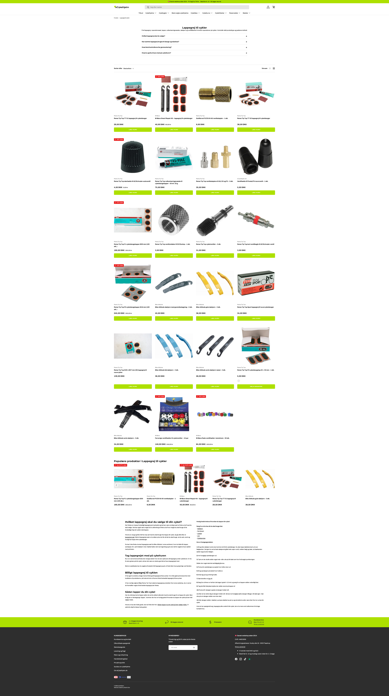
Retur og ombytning (121, 655)
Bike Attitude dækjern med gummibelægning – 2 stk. (173, 307)
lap (209, 578)
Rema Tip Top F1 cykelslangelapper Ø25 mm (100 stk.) (132, 245)
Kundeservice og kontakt (122, 639)
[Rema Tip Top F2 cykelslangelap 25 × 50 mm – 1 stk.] (256, 346)
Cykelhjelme (149, 13)
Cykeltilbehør (219, 13)
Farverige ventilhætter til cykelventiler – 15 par (171, 438)
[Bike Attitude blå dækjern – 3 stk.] (174, 346)
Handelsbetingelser (121, 659)
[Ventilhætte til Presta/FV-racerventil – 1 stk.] (256, 157)
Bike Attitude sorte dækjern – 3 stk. (126, 438)
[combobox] (197, 7)
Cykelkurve (206, 13)
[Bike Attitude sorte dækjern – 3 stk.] (133, 414)
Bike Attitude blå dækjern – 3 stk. (167, 370)
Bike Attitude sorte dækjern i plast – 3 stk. (211, 370)
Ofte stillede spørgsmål (122, 643)
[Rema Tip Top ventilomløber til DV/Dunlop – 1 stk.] (174, 220)
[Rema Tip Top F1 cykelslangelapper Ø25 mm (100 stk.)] (133, 220)
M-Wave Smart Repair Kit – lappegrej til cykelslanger (173, 118)
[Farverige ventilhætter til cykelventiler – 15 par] (174, 414)
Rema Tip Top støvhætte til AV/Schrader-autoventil (132, 181)
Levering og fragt (120, 651)
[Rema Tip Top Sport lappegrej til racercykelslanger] (256, 283)
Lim (198, 536)
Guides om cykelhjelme (122, 666)
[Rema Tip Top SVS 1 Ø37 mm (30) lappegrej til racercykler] (133, 346)
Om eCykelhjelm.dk (120, 670)
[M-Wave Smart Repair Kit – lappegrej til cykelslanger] (174, 94)
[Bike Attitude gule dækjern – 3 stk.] (215, 283)
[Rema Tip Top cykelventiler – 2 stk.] (215, 220)
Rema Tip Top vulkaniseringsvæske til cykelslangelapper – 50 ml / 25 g (168, 182)
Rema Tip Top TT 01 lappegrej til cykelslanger (130, 118)
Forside (116, 18)
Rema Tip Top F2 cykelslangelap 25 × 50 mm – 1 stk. (255, 370)
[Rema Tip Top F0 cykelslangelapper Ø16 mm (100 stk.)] (133, 283)
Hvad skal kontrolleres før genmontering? (194, 47)
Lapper (199, 533)
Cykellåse (194, 13)
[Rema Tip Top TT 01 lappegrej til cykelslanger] (133, 94)
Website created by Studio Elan (122, 687)
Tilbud (141, 13)
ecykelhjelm (121, 685)
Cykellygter (163, 13)
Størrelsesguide (119, 647)
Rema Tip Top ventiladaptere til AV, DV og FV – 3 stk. (214, 181)
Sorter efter (118, 68)
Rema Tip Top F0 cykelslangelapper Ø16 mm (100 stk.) (132, 308)
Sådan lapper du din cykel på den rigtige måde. (172, 604)
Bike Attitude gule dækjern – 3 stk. (208, 307)
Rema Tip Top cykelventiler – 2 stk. (208, 244)
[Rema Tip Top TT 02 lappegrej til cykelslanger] (256, 94)
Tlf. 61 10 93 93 (240, 647)
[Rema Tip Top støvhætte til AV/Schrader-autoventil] (133, 157)
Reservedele (233, 13)
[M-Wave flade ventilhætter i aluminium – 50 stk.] (215, 414)
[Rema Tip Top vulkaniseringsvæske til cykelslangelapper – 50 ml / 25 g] (174, 157)
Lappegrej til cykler (124, 18)
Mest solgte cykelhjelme (180, 13)
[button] (274, 7)
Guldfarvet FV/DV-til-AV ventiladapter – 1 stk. (212, 118)
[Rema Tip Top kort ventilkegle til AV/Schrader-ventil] (256, 220)
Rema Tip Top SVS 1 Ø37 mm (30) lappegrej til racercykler (130, 371)
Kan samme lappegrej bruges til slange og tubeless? (194, 41)
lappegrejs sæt (130, 537)
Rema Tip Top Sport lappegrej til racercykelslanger (255, 307)
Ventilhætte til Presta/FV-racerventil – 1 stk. (252, 181)
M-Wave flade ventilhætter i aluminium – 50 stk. (213, 438)
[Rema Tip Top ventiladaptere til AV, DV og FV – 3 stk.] (215, 157)
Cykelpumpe (201, 538)
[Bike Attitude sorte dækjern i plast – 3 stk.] (215, 346)
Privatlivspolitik (119, 663)
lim (203, 575)
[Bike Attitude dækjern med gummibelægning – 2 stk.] (174, 283)
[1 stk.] (238, 381)
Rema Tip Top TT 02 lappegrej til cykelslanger (253, 118)
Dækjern (200, 528)
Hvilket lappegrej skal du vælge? (194, 36)
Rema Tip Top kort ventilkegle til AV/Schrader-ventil (255, 244)
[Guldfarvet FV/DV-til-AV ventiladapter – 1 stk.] (215, 94)
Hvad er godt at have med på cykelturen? (194, 53)
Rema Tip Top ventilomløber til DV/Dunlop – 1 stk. (172, 244)
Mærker (245, 13)
